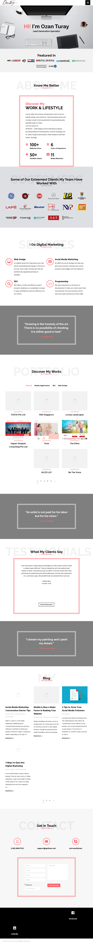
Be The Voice (74, 472)
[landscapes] (74, 400)
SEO (54, 386)
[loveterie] (46, 429)
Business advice (10, 769)
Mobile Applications (42, 386)
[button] (20, 579)
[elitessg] (74, 429)
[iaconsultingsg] (18, 429)
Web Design (62, 386)
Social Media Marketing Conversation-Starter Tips (17, 709)
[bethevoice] (74, 458)
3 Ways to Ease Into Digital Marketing (15, 764)
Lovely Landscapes (75, 415)
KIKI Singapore (46, 415)
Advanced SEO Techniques (13, 714)
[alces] (46, 458)
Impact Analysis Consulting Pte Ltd (18, 445)
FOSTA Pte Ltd (18, 415)
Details (20, 411)
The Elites (74, 443)
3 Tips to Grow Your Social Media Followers (73, 709)
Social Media (9, 717)
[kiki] (46, 400)
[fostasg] (18, 400)
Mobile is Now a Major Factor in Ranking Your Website (45, 711)
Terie (46, 443)
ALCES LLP (46, 472)
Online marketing (21, 769)
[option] (46, 581)
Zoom (16, 411)
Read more (9, 738)
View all (29, 386)
